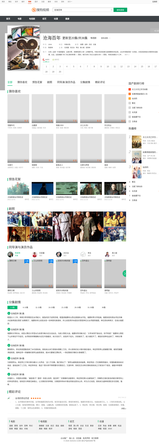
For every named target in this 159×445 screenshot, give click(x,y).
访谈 (82, 426)
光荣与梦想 (84, 165)
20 (60, 72)
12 (121, 67)
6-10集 (25, 307)
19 (53, 72)
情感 (70, 426)
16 (149, 67)
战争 (86, 44)
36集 (104, 307)
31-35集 (91, 307)
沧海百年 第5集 (17, 374)
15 (142, 67)
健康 (67, 19)
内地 (26, 429)
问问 (56, 2)
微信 (9, 2)
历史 (90, 44)
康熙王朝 (11, 290)
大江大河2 (84, 125)
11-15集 (39, 307)
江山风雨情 (36, 290)
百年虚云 (83, 290)
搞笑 (114, 426)
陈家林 (50, 48)
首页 (8, 19)
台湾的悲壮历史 (22, 398)
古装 (94, 44)
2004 (50, 44)
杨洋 (50, 429)
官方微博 (94, 438)
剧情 (81, 44)
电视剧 (32, 19)
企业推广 (64, 438)
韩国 (16, 429)
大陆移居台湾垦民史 (15, 197)
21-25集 (64, 307)
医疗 (36, 2)
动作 (21, 426)
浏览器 (78, 438)
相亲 (75, 429)
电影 (20, 19)
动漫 (56, 19)
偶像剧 (41, 426)
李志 (77, 48)
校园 (104, 429)
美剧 (40, 429)
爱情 (16, 426)
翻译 (49, 2)
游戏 (70, 429)
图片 (23, 2)
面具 (106, 165)
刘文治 (72, 48)
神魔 (99, 429)
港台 (21, 429)
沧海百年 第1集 (17, 313)
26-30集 (78, 307)
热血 (104, 426)
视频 (29, 2)
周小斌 (82, 48)
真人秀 (76, 426)
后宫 (99, 426)
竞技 (80, 429)
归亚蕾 (66, 48)
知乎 (16, 2)
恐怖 (26, 426)
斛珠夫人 (59, 165)
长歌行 (10, 165)
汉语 (42, 2)
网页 (3, 2)
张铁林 (88, 48)
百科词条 (104, 38)
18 (46, 72)
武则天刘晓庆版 (62, 290)
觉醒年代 (11, 125)
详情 (123, 409)
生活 (87, 426)
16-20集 (51, 307)
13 (128, 67)
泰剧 (62, 426)
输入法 (71, 438)
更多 (126, 55)
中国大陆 (67, 44)
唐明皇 (107, 290)
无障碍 (154, 2)
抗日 (52, 426)
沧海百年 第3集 (17, 345)
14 (135, 67)
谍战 (57, 426)
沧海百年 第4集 (17, 358)
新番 (109, 426)
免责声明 (86, 438)
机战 (119, 426)
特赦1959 (59, 125)
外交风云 (107, 125)
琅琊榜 (34, 165)
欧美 (11, 429)
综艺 (44, 19)
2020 (110, 429)
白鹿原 (34, 125)
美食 (92, 426)
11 (115, 67)
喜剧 (11, 426)
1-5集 (12, 307)
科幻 (31, 426)
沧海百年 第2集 (17, 329)
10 (108, 67)
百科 (62, 2)
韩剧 (45, 429)
